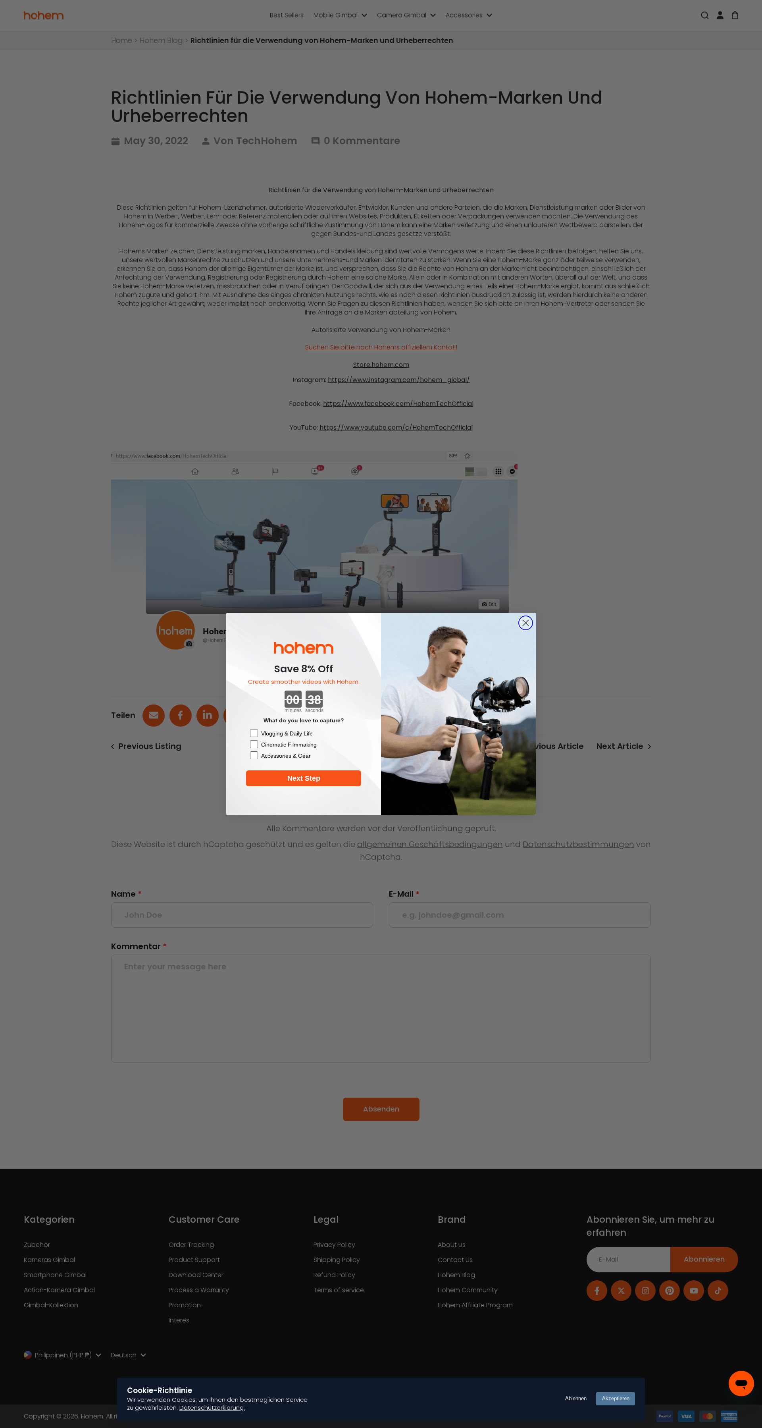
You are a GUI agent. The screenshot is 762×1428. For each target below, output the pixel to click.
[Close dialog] (526, 623)
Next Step (303, 778)
